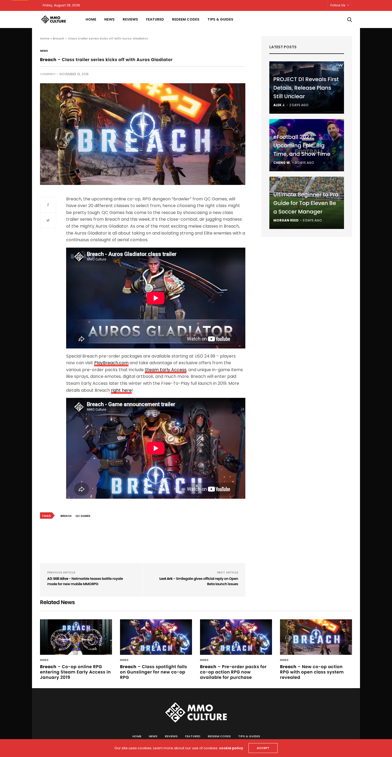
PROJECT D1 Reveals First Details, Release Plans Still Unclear (306, 88)
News (109, 19)
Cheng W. (282, 162)
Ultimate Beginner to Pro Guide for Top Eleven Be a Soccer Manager (305, 203)
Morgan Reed (286, 220)
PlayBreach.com (111, 363)
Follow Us (337, 5)
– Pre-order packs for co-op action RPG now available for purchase (233, 672)
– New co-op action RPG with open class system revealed (312, 672)
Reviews (130, 19)
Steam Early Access (165, 370)
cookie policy (231, 748)
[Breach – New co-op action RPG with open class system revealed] (316, 637)
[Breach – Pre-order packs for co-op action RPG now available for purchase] (236, 637)
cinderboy (47, 74)
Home (91, 19)
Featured (155, 19)
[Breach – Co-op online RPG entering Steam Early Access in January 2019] (76, 637)
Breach (66, 516)
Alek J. (279, 105)
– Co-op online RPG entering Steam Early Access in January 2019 (75, 672)
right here (121, 390)
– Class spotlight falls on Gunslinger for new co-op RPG (153, 672)
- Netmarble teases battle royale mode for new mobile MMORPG (85, 581)
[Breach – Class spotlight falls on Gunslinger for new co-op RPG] (156, 637)
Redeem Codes (185, 19)
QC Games (82, 516)
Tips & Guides (220, 19)
